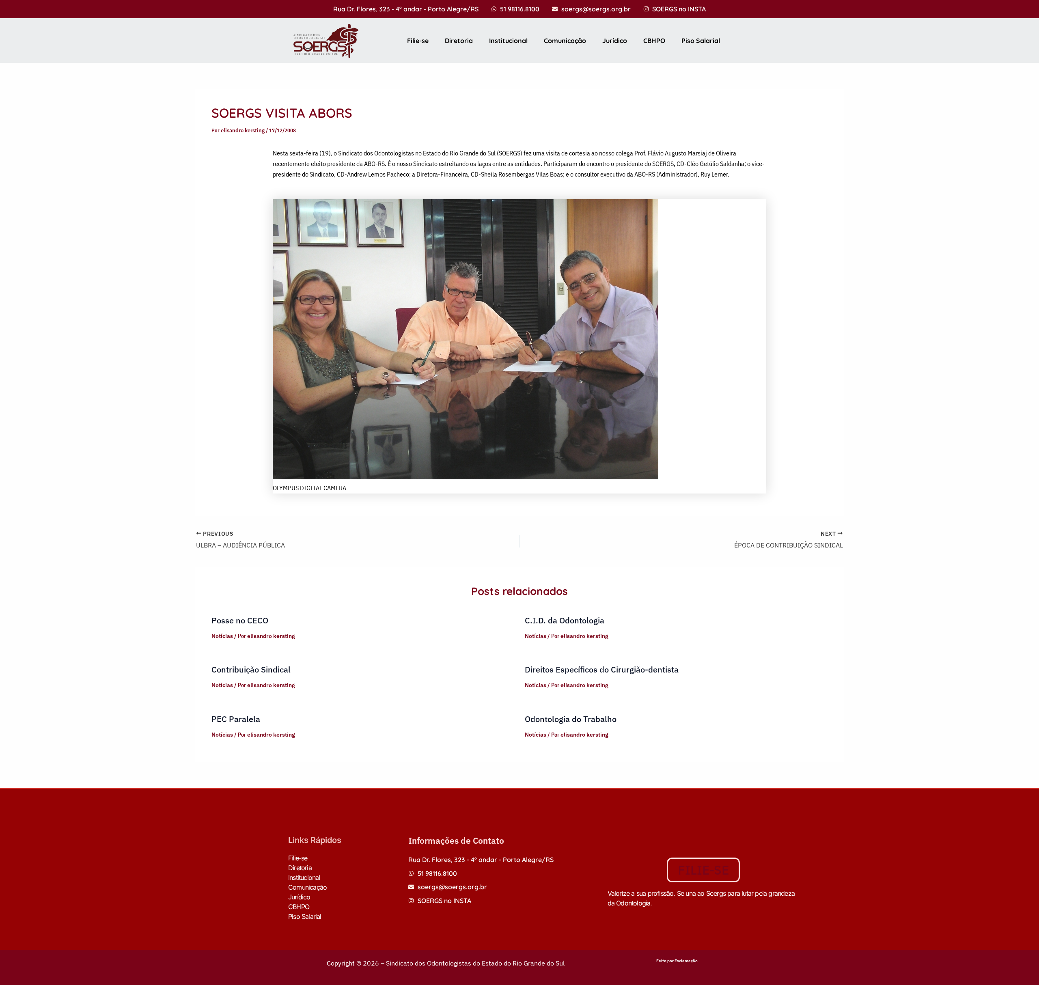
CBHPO (654, 41)
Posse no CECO (239, 620)
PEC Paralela (235, 718)
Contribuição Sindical (251, 669)
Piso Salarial (700, 41)
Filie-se (418, 41)
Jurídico (614, 41)
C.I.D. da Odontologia (564, 620)
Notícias (222, 636)
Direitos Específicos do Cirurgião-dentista (602, 669)
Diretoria (459, 41)
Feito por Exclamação (677, 960)
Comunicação (565, 41)
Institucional (508, 41)
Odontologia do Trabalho (571, 718)
